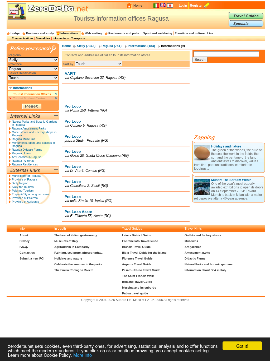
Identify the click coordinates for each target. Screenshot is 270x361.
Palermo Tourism (22, 190)
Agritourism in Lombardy (71, 246)
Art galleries (193, 246)
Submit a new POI (32, 258)
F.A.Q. (24, 246)
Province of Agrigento (25, 201)
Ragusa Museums (23, 139)
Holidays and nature (226, 146)
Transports (78, 38)
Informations (69, 33)
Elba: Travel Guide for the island (144, 252)
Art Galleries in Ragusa (26, 157)
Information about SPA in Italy (205, 270)
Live (210, 33)
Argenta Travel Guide (136, 264)
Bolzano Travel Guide (137, 281)
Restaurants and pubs (123, 33)
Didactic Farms (195, 258)
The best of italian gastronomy (75, 235)
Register (196, 5)
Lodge (15, 33)
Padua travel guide (135, 293)
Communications (22, 38)
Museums (191, 241)
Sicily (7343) (86, 46)
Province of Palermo (25, 198)
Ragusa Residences (25, 164)
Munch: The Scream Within (231, 180)
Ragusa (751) (112, 46)
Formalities (43, 38)
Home (137, 5)
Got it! (242, 346)
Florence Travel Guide (137, 258)
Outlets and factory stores (203, 235)
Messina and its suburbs (139, 287)
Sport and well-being (157, 33)
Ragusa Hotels (21, 153)
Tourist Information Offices (32, 94)
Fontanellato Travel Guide (140, 241)
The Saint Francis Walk (138, 275)
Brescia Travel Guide (136, 246)
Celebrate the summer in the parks (78, 264)
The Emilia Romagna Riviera (73, 270)
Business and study (40, 33)
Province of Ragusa (24, 179)
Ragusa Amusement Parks (29, 128)
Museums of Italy (66, 241)
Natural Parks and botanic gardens (209, 264)
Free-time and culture (190, 33)
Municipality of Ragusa (26, 175)
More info (82, 354)
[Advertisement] (125, 92)
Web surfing (93, 33)
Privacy (25, 241)
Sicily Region (20, 183)
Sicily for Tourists (23, 186)
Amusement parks (197, 252)
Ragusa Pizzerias (23, 160)
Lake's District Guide (136, 235)
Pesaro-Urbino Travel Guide (141, 270)
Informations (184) (141, 46)
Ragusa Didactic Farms (27, 149)
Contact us (27, 252)
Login (183, 5)
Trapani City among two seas (30, 194)
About (24, 235)
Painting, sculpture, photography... (78, 252)
